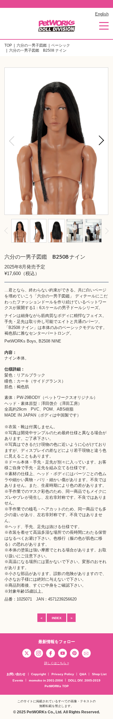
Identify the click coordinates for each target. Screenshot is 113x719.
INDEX (57, 618)
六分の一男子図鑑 (32, 45)
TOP (8, 45)
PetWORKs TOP (57, 686)
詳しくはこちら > (56, 663)
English (102, 14)
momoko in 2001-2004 (46, 680)
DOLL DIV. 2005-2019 (84, 680)
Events (18, 680)
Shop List (99, 674)
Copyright (38, 674)
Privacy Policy (62, 674)
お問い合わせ (16, 674)
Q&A (82, 674)
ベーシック (60, 45)
